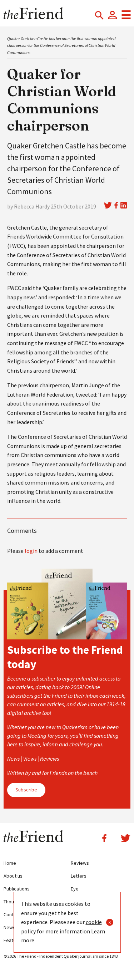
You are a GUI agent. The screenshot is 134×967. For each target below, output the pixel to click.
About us (13, 876)
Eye (75, 888)
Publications (17, 888)
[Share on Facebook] (116, 205)
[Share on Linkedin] (123, 205)
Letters (78, 876)
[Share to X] (108, 205)
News (9, 927)
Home (10, 863)
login (31, 550)
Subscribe (26, 789)
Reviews (80, 863)
